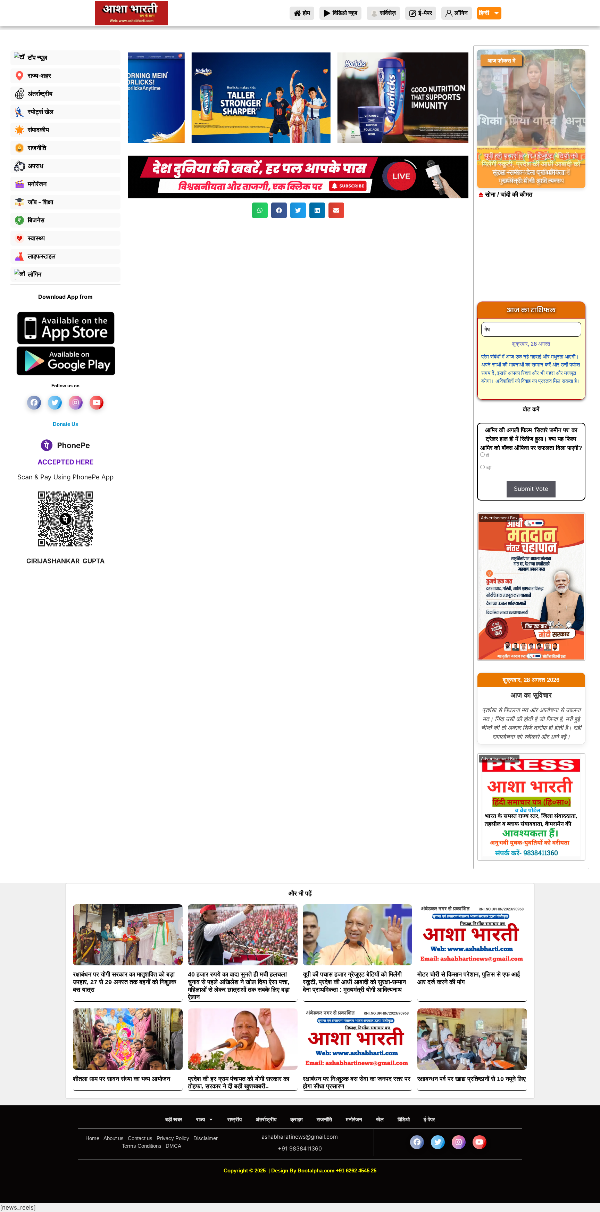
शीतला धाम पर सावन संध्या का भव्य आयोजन (121, 1078)
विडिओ (404, 1119)
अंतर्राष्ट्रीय (266, 1119)
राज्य (200, 1119)
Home (92, 1138)
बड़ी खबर (173, 1119)
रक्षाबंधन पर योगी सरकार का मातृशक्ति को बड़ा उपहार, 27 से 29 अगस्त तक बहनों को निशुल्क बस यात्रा (124, 982)
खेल (380, 1119)
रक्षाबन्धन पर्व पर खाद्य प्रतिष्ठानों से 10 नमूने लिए (471, 1078)
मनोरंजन (354, 1119)
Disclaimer (205, 1138)
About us (113, 1138)
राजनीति (324, 1119)
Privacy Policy (173, 1138)
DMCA (173, 1146)
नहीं (488, 467)
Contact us (140, 1138)
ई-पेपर (429, 1119)
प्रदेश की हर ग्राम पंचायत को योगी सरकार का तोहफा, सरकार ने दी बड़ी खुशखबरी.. (238, 1082)
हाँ (487, 455)
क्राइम (296, 1119)
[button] (260, 210)
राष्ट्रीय (234, 1119)
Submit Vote (531, 488)
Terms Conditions (141, 1146)
